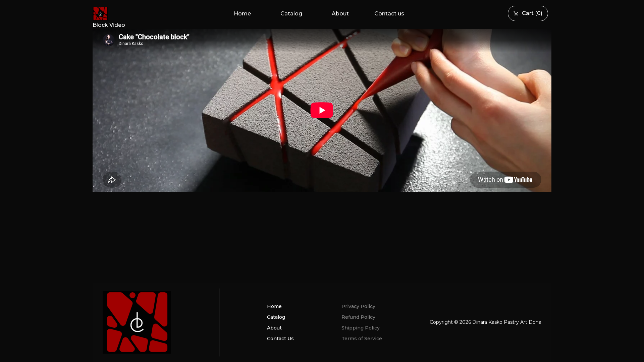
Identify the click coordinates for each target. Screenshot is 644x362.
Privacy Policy (358, 306)
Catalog (291, 13)
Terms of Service (361, 339)
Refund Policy (358, 317)
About (340, 13)
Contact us (389, 13)
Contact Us (280, 339)
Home (242, 13)
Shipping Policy (360, 328)
